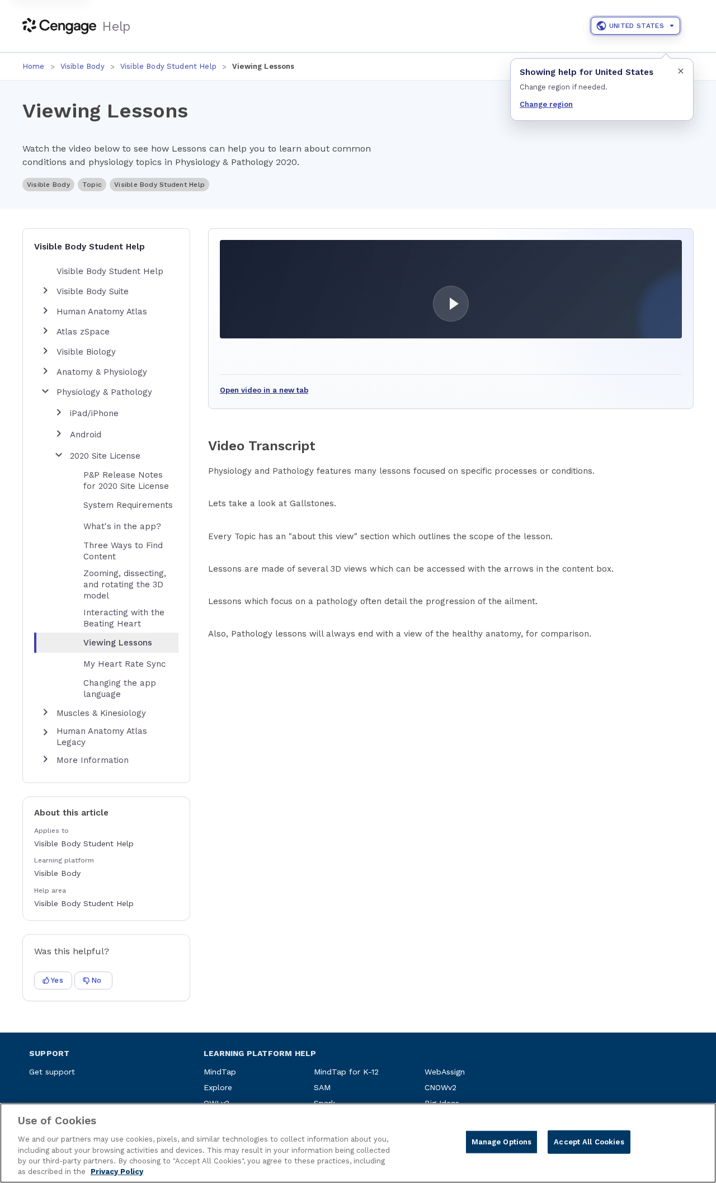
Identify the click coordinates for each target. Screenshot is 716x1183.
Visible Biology (86, 352)
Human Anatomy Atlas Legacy (101, 736)
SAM (322, 1087)
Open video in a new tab (264, 390)
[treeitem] (115, 643)
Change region (546, 104)
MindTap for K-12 (346, 1071)
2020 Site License (105, 456)
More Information (92, 760)
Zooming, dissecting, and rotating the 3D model (124, 584)
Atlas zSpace (83, 332)
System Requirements (128, 505)
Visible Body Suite (92, 291)
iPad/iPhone (94, 413)
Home (33, 66)
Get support (52, 1071)
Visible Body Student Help (168, 66)
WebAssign (445, 1071)
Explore (218, 1087)
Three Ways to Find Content (123, 551)
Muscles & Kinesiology (101, 713)
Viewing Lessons (117, 643)
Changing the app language (119, 688)
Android (85, 435)
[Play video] (451, 289)
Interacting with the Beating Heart (123, 618)
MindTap (220, 1071)
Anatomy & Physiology (101, 372)
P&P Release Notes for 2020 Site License (126, 480)
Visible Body (82, 66)
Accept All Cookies (589, 1142)
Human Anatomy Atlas (101, 312)
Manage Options (502, 1142)
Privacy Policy (117, 1171)
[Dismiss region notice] (681, 71)
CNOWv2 (440, 1087)
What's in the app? (122, 526)
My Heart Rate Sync (124, 664)
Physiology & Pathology (104, 392)
